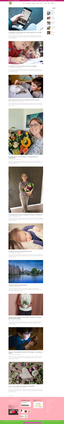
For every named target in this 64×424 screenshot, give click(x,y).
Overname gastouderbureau (43, 0)
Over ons (41, 3)
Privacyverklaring (38, 422)
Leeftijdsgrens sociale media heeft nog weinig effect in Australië (24, 32)
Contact (49, 3)
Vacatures (47, 408)
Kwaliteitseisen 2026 (32, 0)
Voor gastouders (28, 3)
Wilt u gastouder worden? (49, 400)
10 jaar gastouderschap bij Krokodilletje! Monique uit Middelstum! (25, 214)
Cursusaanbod (48, 402)
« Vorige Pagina (10, 395)
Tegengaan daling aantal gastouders (17, 285)
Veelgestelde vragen (49, 406)
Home (24, 3)
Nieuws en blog (20, 33)
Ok (24, 422)
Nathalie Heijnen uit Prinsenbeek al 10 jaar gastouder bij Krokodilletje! (23, 157)
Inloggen (52, 3)
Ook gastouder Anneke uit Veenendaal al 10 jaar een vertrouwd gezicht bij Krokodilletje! (24, 318)
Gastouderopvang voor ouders (50, 401)
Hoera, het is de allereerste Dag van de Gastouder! (21, 386)
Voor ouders (33, 3)
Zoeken (54, 8)
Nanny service (37, 0)
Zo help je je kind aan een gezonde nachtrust (20, 251)
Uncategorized (23, 387)
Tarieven (37, 3)
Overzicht (47, 409)
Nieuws (46, 3)
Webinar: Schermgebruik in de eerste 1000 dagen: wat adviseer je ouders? (25, 352)
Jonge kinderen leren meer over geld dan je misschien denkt (23, 100)
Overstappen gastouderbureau (52, 0)
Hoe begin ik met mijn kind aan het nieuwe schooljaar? (22, 66)
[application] (13, 412)
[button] (38, 405)
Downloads (48, 404)
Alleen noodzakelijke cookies (30, 422)
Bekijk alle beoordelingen (25, 405)
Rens (10, 33)
